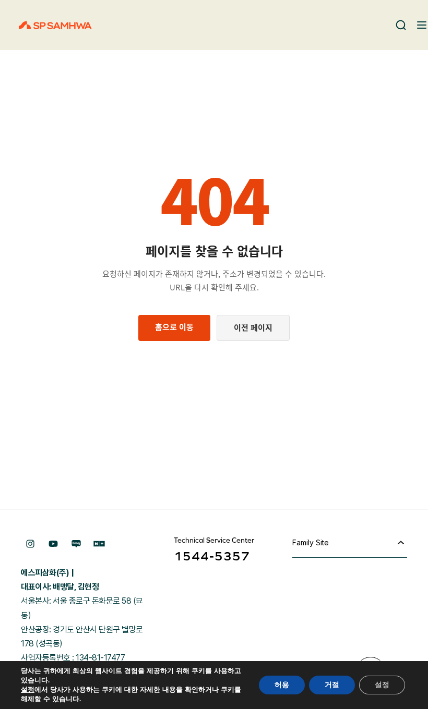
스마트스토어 (99, 543)
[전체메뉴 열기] (421, 25)
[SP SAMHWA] (55, 25)
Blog (76, 543)
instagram (30, 543)
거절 (332, 685)
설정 (27, 689)
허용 (282, 685)
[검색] (401, 25)
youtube (53, 543)
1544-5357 (212, 556)
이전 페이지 (253, 327)
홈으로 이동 (174, 327)
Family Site (310, 542)
